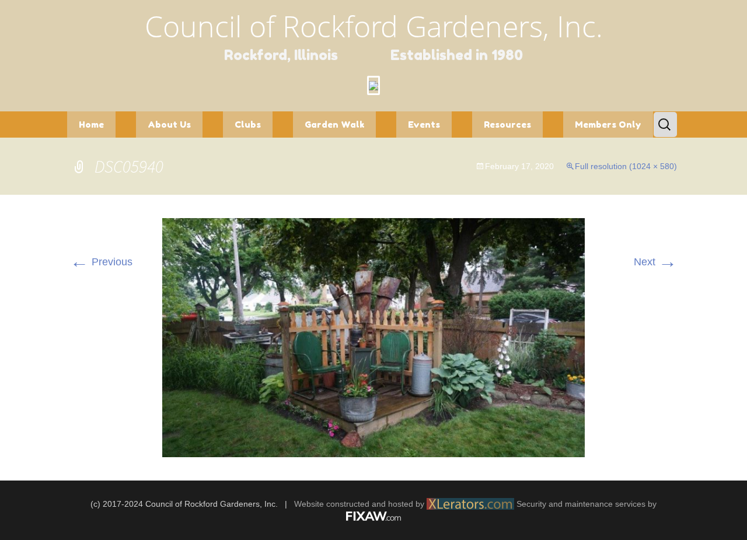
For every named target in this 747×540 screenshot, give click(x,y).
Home (91, 124)
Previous (101, 262)
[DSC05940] (373, 337)
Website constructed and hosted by (360, 504)
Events (424, 124)
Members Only (608, 124)
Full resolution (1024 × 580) (626, 166)
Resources (507, 124)
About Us (169, 124)
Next (655, 262)
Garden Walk (334, 124)
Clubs (248, 124)
